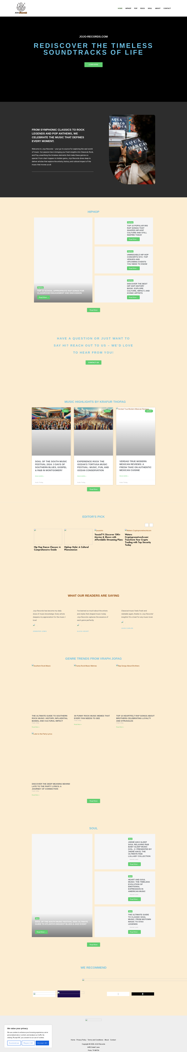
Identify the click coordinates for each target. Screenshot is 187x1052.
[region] (28, 1036)
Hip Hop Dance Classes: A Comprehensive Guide (47, 548)
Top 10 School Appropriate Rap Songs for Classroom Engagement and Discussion (60, 292)
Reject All (28, 1043)
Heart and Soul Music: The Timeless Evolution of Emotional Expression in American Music (139, 885)
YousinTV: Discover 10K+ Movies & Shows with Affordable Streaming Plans (109, 537)
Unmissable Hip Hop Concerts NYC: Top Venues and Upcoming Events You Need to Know (137, 259)
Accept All (42, 1043)
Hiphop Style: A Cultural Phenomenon (76, 548)
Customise (14, 1043)
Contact (167, 8)
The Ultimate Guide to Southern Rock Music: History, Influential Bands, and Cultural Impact (50, 718)
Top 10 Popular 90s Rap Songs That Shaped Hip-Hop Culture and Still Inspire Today (137, 230)
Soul (150, 8)
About (157, 8)
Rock (142, 8)
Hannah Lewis (41, 927)
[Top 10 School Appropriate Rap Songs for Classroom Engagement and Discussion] (63, 259)
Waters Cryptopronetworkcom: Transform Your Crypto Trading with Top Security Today (138, 539)
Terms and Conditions (95, 1040)
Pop (135, 8)
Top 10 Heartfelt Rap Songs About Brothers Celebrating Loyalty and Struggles (135, 718)
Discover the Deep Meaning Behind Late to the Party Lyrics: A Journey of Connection (51, 786)
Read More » (39, 476)
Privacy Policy (81, 1040)
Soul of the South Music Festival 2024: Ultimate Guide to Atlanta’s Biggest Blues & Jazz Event (61, 923)
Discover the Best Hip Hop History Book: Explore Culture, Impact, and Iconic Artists (138, 288)
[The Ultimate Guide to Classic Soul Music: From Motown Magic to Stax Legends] (110, 922)
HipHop (128, 8)
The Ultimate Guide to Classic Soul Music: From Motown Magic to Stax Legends (139, 919)
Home (120, 8)
